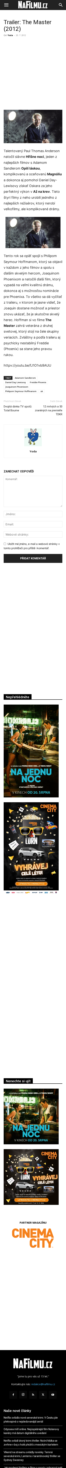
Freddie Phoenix (38, 382)
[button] (6, 5)
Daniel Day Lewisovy (15, 382)
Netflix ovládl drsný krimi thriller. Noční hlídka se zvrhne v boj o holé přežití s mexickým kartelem (31, 1442)
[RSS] (33, 1395)
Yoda (10, 35)
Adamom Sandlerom (25, 377)
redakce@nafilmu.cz (43, 1384)
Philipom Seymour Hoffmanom (20, 391)
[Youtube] (52, 1395)
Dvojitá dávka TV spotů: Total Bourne (18, 408)
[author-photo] (33, 446)
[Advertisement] (33, 73)
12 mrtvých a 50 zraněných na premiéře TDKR (48, 410)
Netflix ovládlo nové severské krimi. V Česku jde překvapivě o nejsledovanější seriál (31, 1419)
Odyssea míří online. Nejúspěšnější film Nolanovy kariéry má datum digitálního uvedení (31, 1431)
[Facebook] (13, 1395)
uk (42, 391)
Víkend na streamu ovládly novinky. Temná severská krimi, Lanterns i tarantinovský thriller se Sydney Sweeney (32, 1456)
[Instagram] (23, 1394)
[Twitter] (43, 1395)
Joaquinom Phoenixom (16, 386)
